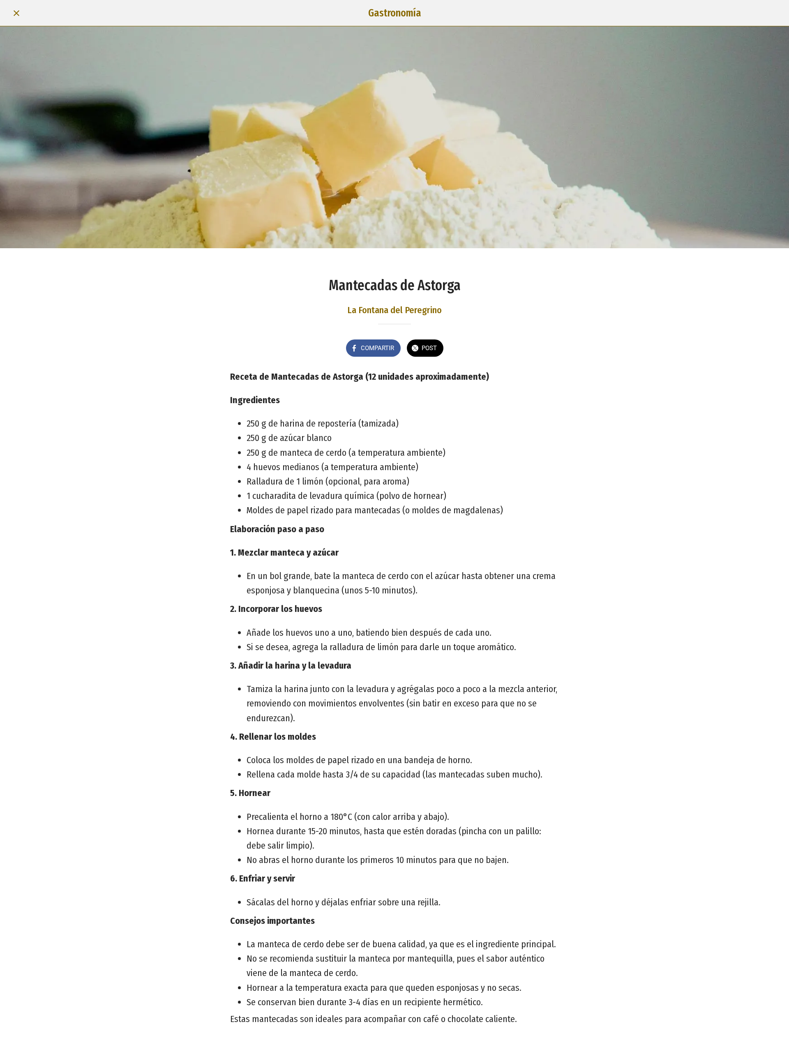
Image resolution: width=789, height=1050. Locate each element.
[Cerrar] (16, 13)
